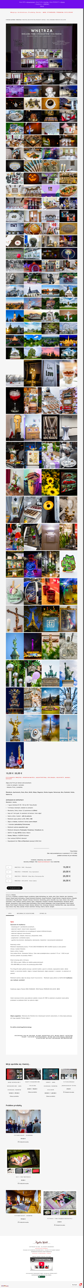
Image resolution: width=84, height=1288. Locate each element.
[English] (2, 1286)
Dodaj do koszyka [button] (69, 1092)
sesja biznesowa (71, 905)
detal (54, 896)
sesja (65, 905)
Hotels (72, 900)
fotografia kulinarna (66, 898)
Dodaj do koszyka (15, 888)
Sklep (18, 906)
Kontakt (35, 1253)
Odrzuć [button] (42, 6)
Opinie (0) (43, 913)
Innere (14, 901)
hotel (68, 900)
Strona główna (10, 19)
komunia (24, 901)
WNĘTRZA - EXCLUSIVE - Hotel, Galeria (26, 880)
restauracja (45, 905)
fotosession (36, 900)
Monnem (8, 903)
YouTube (46, 2)
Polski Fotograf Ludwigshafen (44, 903)
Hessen (65, 900)
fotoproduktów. (39, 978)
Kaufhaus (18, 901)
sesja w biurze (9, 906)
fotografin (25, 900)
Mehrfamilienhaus (58, 901)
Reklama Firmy (38, 905)
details (50, 896)
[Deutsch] (5, 1286)
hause (60, 900)
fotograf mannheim (46, 898)
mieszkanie (66, 901)
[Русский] (8, 1286)
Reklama (32, 905)
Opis (9, 913)
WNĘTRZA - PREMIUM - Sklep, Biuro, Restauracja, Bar (29, 876)
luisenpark (45, 901)
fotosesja (30, 900)
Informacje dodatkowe (25, 913)
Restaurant (52, 905)
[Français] (3, 1286)
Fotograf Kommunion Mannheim (33, 898)
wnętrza (43, 906)
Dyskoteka (70, 896)
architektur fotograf (23, 896)
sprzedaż (22, 906)
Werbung (38, 906)
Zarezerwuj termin (45, 1253)
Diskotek (62, 896)
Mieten (71, 901)
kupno (33, 901)
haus (57, 900)
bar (47, 896)
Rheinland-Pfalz (59, 905)
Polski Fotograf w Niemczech (17, 905)
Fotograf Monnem (56, 898)
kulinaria (28, 901)
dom (66, 896)
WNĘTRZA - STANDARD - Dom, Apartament (27, 871)
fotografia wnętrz (18, 900)
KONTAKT (46, 4)
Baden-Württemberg (41, 896)
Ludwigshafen (38, 901)
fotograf (8, 898)
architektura (32, 896)
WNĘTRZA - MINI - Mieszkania (23, 867)
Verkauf (27, 906)
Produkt (27, 905)
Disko (57, 896)
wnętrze (47, 906)
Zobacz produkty (14, 1096)
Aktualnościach (31, 2)
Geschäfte (53, 900)
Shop (15, 906)
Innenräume (9, 901)
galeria (48, 900)
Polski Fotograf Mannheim (58, 903)
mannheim (50, 901)
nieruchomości (14, 903)
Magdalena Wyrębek (41, 1248)
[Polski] (6, 1286)
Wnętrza (18, 19)
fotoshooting (43, 900)
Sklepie (63, 2)
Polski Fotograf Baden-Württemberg (28, 903)
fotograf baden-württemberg (18, 898)
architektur (15, 896)
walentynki (32, 906)
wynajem (52, 906)
